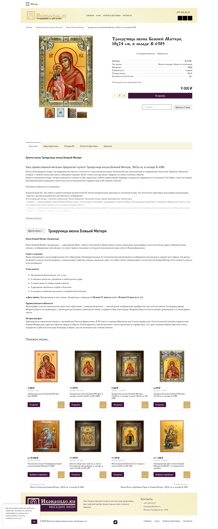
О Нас (98, 15)
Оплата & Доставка (112, 15)
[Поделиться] (171, 54)
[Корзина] (186, 4)
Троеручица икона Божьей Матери (77, 230)
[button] (31, 4)
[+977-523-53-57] (142, 503)
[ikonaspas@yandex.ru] (142, 506)
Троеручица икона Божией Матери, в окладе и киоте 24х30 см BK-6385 (86, 394)
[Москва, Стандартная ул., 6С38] (142, 510)
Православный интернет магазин (49, 27)
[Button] (191, 4)
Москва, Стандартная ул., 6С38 (156, 509)
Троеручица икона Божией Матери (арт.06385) (43, 394)
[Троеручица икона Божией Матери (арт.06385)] (46, 366)
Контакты (127, 15)
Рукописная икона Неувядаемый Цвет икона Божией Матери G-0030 (45, 464)
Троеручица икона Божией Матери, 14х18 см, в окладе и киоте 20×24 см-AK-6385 (130, 395)
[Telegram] (190, 18)
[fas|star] (115, 522)
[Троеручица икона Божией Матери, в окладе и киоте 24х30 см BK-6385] (88, 366)
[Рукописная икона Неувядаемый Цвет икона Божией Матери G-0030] (46, 436)
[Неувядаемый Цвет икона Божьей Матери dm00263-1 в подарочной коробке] (172, 436)
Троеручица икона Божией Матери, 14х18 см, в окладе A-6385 (169, 394)
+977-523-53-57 (150, 503)
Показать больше (34, 218)
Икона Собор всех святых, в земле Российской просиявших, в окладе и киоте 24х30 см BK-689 (86, 465)
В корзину (160, 95)
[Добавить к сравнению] (190, 53)
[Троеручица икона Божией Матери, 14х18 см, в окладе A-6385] (172, 366)
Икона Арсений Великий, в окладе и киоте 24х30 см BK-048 (128, 464)
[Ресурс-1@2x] (46, 15)
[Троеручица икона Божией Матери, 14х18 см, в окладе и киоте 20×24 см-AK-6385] (130, 366)
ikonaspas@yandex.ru (152, 506)
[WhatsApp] (185, 18)
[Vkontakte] (180, 18)
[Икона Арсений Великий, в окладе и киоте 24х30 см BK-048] (130, 436)
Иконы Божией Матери (75, 27)
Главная (90, 15)
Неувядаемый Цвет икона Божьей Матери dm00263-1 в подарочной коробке (169, 465)
